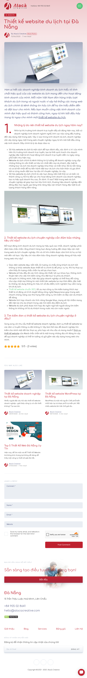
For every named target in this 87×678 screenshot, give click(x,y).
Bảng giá (60, 629)
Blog (26, 629)
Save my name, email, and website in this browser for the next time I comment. (24, 534)
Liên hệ (79, 629)
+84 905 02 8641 (43, 6)
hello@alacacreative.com (22, 610)
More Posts (32, 34)
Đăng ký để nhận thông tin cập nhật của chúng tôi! (31, 642)
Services (42, 629)
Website (11, 15)
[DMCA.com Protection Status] (11, 615)
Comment (11, 486)
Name (10, 505)
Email (9, 515)
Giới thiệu (9, 629)
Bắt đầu (43, 579)
